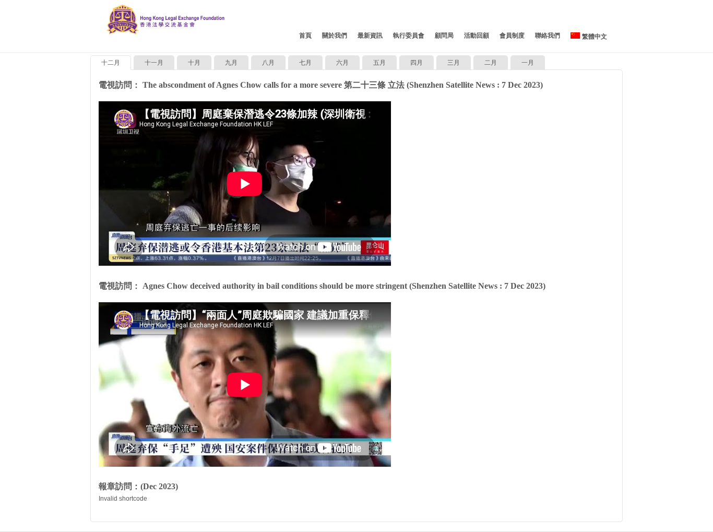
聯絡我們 (547, 35)
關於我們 (334, 35)
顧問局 (444, 35)
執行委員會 (408, 35)
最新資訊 (370, 35)
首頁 (305, 35)
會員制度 (512, 35)
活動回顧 (476, 35)
